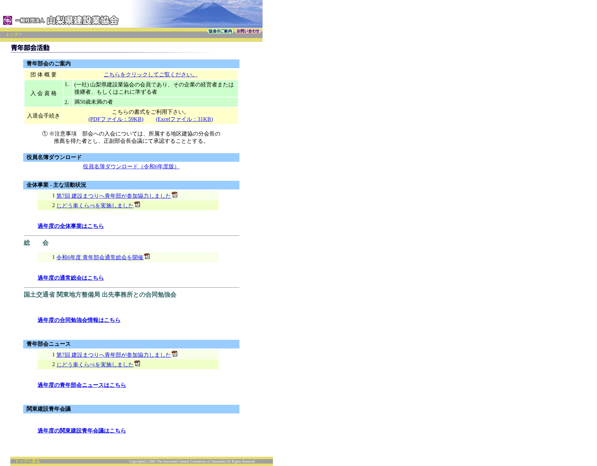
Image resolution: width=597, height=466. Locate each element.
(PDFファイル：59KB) (115, 119)
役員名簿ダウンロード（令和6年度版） (131, 166)
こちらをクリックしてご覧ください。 (151, 74)
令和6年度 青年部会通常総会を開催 (99, 257)
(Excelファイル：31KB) (184, 119)
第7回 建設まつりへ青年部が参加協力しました (113, 196)
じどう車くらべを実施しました (95, 205)
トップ (12, 34)
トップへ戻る (27, 461)
